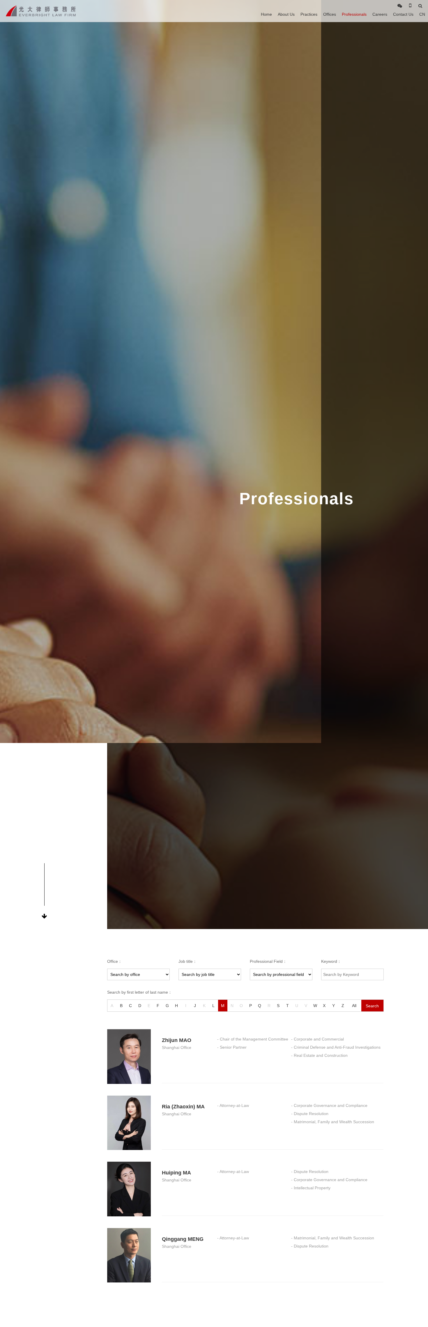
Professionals (354, 14)
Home (266, 14)
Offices (329, 14)
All (354, 1005)
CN (422, 14)
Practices (308, 14)
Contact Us (403, 14)
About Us (286, 14)
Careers (379, 14)
